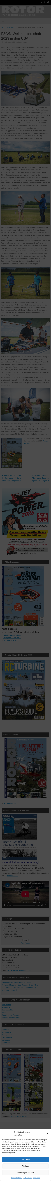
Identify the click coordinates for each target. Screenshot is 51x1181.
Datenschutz (27, 1178)
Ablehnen (25, 1166)
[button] (47, 1133)
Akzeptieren (25, 1159)
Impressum (36, 1178)
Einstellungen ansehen (25, 1173)
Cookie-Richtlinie (16, 1178)
